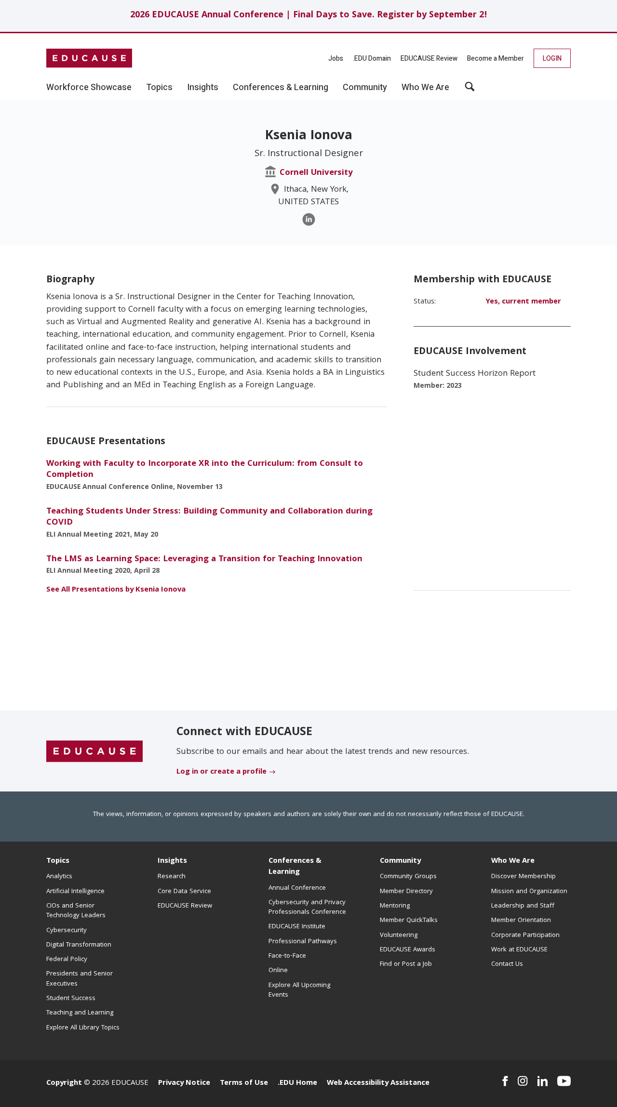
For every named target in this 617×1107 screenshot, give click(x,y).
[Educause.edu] (94, 751)
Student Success (70, 998)
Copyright (64, 1083)
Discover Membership (523, 876)
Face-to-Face (287, 956)
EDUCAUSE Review (429, 58)
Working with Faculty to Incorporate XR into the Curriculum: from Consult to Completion (204, 469)
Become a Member (495, 58)
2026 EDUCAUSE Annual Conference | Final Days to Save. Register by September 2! (308, 15)
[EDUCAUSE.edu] (89, 58)
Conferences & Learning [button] (280, 87)
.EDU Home (297, 1083)
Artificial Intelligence (75, 891)
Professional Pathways (302, 941)
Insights (172, 861)
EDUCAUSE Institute (296, 927)
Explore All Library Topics (83, 1028)
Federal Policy (66, 959)
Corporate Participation (525, 935)
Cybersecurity (66, 930)
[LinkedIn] (308, 219)
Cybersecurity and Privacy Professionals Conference (307, 907)
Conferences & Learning (295, 867)
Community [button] (365, 87)
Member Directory (406, 891)
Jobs (335, 58)
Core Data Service (184, 891)
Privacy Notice (184, 1083)
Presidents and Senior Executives (79, 979)
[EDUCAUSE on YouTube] (564, 1081)
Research (172, 876)
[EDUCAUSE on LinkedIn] (542, 1081)
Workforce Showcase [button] (89, 87)
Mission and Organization (529, 891)
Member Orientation (521, 920)
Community (400, 861)
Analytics (59, 876)
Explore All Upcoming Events (299, 990)
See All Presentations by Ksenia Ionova (116, 590)
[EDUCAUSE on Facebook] (505, 1081)
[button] (470, 90)
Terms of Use (244, 1083)
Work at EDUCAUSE (519, 950)
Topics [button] (159, 87)
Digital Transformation (78, 945)
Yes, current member (523, 302)
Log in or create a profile (221, 772)
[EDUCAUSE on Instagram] (523, 1081)
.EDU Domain (372, 58)
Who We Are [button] (425, 87)
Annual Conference (297, 888)
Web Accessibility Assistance (378, 1083)
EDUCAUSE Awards (407, 950)
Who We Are (513, 861)
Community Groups (408, 876)
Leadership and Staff (522, 906)
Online (278, 970)
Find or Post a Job (406, 964)
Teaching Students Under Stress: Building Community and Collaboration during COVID (209, 517)
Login (552, 58)
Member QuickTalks (409, 920)
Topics (57, 861)
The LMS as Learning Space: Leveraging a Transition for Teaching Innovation (204, 560)
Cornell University (316, 173)
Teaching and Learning (79, 1013)
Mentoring (395, 906)
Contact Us (507, 964)
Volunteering (398, 935)
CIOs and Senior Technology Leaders (76, 911)
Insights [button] (202, 87)
